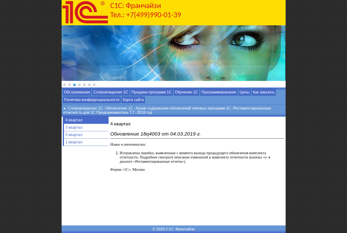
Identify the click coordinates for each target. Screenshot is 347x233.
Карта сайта (133, 100)
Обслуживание (77, 92)
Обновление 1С (119, 108)
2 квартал (73, 135)
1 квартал (73, 142)
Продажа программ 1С (151, 92)
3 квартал (73, 127)
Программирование (218, 92)
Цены (245, 92)
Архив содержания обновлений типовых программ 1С (183, 108)
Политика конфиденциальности (91, 100)
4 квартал (73, 120)
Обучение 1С (186, 92)
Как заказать (264, 92)
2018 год (144, 112)
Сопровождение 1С (110, 92)
